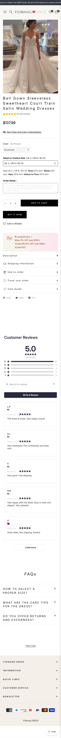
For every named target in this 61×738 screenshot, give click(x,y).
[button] (16, 114)
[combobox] (54, 384)
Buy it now (15, 214)
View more (30, 645)
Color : (12, 143)
